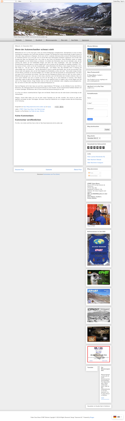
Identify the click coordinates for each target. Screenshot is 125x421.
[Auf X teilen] (59, 107)
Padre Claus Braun (29, 109)
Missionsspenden (51, 40)
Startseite (19, 40)
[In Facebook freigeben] (61, 107)
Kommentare (93, 175)
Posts (91, 173)
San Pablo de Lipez (39, 109)
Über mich (64, 40)
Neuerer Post (19, 169)
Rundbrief (39, 40)
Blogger (92, 417)
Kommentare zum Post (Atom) (51, 174)
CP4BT (21, 109)
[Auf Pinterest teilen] (63, 107)
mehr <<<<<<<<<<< (105, 398)
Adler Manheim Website (94, 159)
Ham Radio (74, 40)
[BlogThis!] (57, 107)
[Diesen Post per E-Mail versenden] (56, 107)
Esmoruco (29, 40)
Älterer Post (78, 169)
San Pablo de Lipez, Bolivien (36, 111)
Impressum (85, 40)
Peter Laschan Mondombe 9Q (96, 156)
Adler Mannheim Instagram (95, 162)
